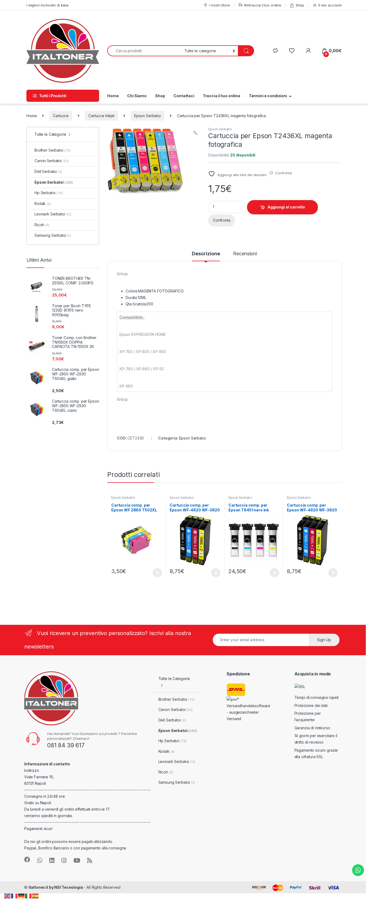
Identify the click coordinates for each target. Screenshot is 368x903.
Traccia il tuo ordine (221, 95)
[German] (21, 895)
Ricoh (42, 224)
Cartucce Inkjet (101, 115)
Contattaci (183, 95)
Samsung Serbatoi (52, 235)
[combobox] (144, 50)
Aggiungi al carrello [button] (154, 572)
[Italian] (28, 895)
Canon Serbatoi (51, 160)
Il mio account (330, 5)
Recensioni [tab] (245, 253)
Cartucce (61, 115)
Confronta (283, 173)
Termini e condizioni (268, 95)
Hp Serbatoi (48, 192)
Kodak (42, 203)
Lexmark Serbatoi (52, 214)
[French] (14, 895)
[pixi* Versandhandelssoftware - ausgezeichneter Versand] (249, 708)
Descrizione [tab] (206, 253)
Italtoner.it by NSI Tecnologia (56, 887)
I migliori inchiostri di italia (47, 5)
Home (113, 95)
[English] (7, 895)
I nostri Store (219, 5)
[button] (195, 133)
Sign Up (324, 639)
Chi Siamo (137, 95)
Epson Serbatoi (147, 115)
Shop (300, 5)
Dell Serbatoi (48, 171)
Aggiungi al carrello (286, 207)
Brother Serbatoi (52, 150)
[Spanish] (35, 895)
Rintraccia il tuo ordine (262, 5)
